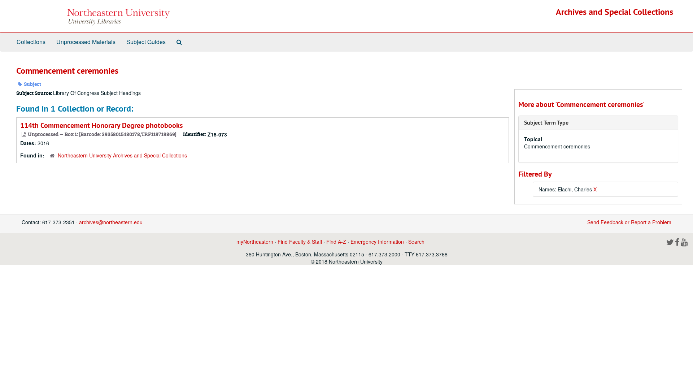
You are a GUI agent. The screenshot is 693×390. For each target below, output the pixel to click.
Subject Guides (146, 42)
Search (416, 241)
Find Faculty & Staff (300, 241)
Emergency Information (377, 241)
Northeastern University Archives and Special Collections (122, 155)
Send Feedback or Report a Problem (629, 222)
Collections (31, 42)
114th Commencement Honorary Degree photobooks (101, 125)
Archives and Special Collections (614, 11)
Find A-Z (336, 241)
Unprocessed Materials (86, 42)
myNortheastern (254, 241)
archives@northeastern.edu (111, 222)
